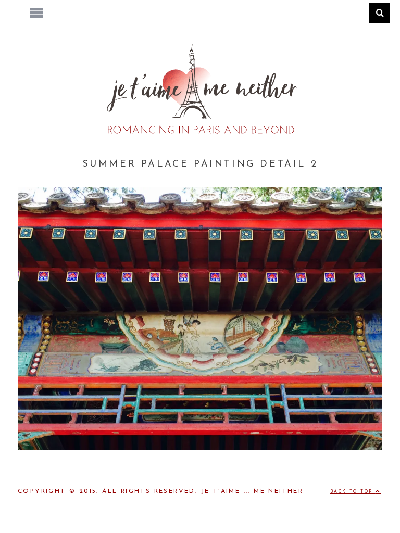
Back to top (353, 492)
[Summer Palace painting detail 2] (200, 447)
